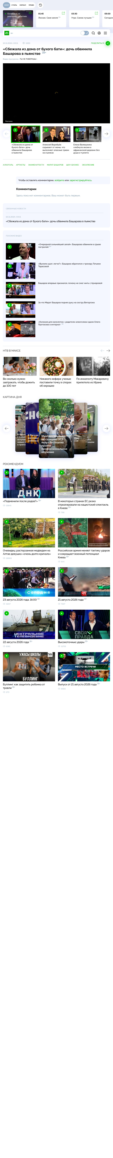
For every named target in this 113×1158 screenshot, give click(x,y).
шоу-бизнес (72, 165)
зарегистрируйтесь (80, 180)
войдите (59, 180)
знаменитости (36, 165)
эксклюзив (88, 165)
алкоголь (8, 165)
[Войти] (99, 33)
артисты (20, 165)
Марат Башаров (55, 165)
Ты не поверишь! (28, 59)
